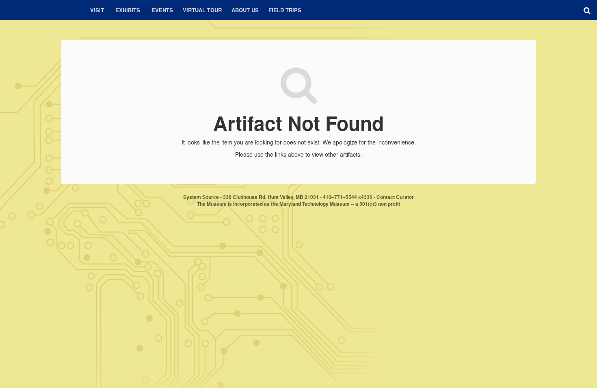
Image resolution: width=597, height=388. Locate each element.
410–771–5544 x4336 (347, 196)
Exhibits (127, 10)
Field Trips (284, 10)
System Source (201, 196)
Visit (97, 10)
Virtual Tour (202, 10)
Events (162, 10)
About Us (245, 10)
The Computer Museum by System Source (40, 10)
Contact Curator (395, 196)
